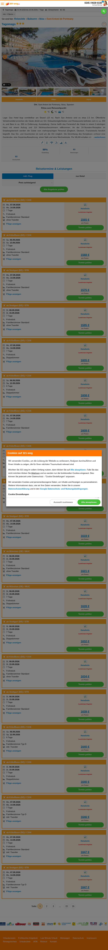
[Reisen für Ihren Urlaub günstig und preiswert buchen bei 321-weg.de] (13, 4)
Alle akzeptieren (89, 502)
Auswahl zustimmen (63, 502)
